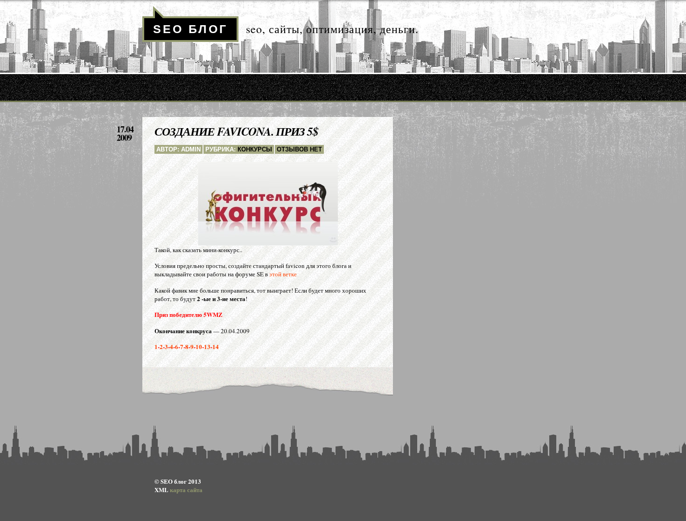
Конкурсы (255, 149)
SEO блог (190, 28)
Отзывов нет (299, 149)
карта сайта (186, 489)
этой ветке (283, 274)
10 (199, 346)
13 (207, 346)
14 (215, 346)
